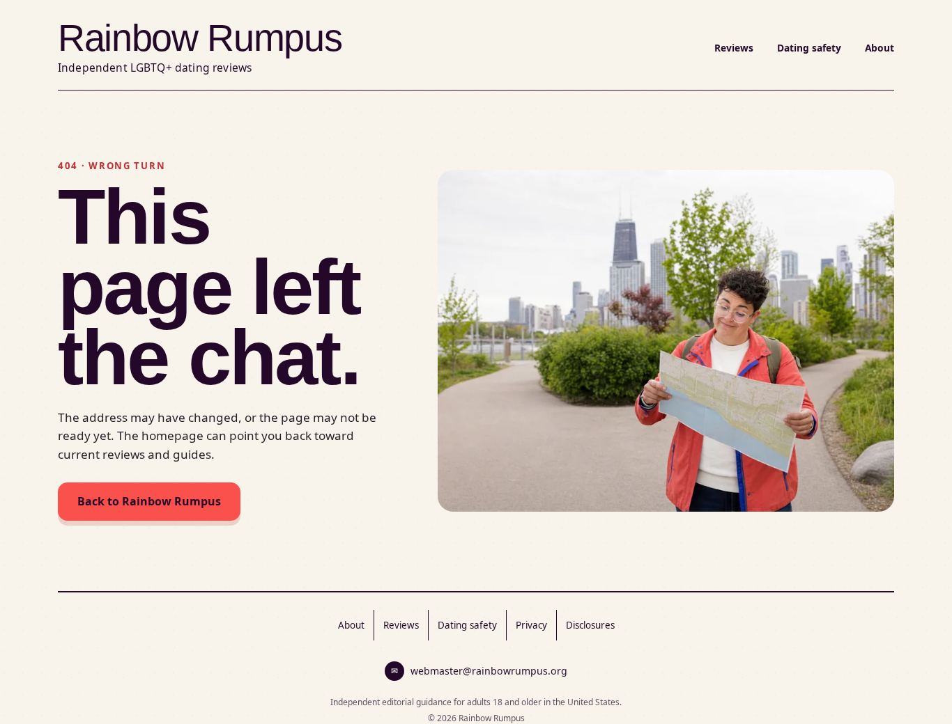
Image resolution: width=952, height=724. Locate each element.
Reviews (733, 47)
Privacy (531, 625)
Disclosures (590, 625)
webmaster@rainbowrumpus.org (479, 670)
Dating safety (809, 47)
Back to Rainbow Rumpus (149, 501)
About (879, 47)
